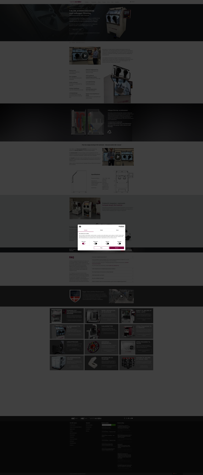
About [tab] (117, 230)
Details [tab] (101, 230)
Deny (101, 247)
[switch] (95, 243)
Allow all (116, 247)
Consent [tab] (85, 230)
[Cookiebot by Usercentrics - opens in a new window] (119, 226)
